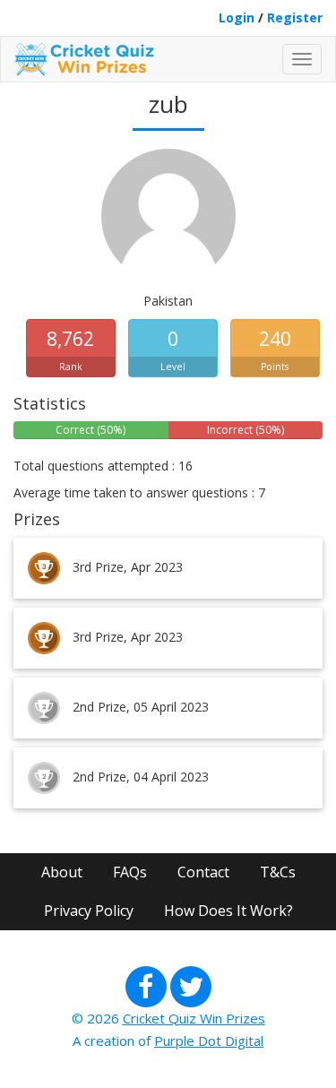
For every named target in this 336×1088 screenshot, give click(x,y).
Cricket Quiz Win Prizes (194, 1018)
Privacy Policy (89, 910)
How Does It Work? (228, 910)
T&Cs (278, 872)
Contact (203, 872)
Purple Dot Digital (208, 1040)
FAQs (130, 872)
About (61, 872)
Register (295, 17)
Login (236, 17)
